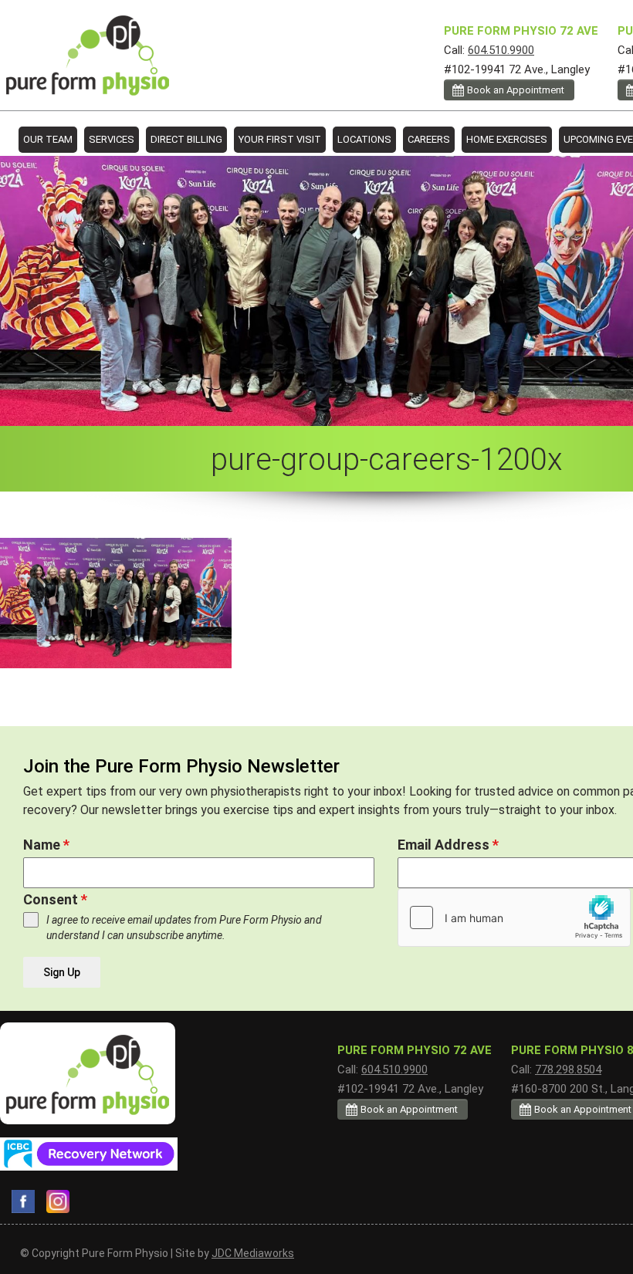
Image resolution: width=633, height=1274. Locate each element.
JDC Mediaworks (253, 1253)
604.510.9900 (501, 50)
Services (111, 139)
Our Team (48, 139)
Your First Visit (280, 139)
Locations (364, 139)
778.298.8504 (568, 1069)
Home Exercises (506, 139)
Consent (55, 899)
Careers (429, 139)
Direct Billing (186, 139)
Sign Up (61, 972)
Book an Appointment (515, 90)
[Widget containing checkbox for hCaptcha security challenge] (514, 917)
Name (46, 844)
